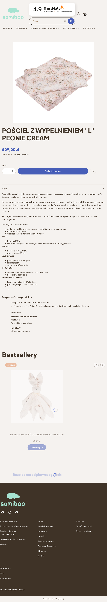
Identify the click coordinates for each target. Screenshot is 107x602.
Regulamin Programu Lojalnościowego (9, 532)
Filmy (2, 573)
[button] (71, 21)
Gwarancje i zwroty (46, 541)
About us (42, 551)
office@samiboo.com (20, 331)
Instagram (4, 578)
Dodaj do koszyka (53, 171)
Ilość (4, 165)
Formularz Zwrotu (46, 546)
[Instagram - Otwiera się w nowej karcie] (9, 512)
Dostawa (80, 521)
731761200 (16, 328)
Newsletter (42, 531)
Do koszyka (37, 447)
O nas (40, 521)
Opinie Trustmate (45, 526)
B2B (40, 556)
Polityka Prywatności (9, 521)
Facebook (4, 568)
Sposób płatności (84, 526)
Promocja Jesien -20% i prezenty (14, 526)
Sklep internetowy (52, 599)
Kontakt (41, 536)
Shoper (19, 589)
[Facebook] (8, 289)
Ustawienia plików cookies (11, 539)
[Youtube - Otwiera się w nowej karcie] (16, 512)
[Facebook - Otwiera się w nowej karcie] (2, 512)
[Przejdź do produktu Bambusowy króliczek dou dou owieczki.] (36, 396)
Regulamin (4, 544)
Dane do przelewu (83, 531)
